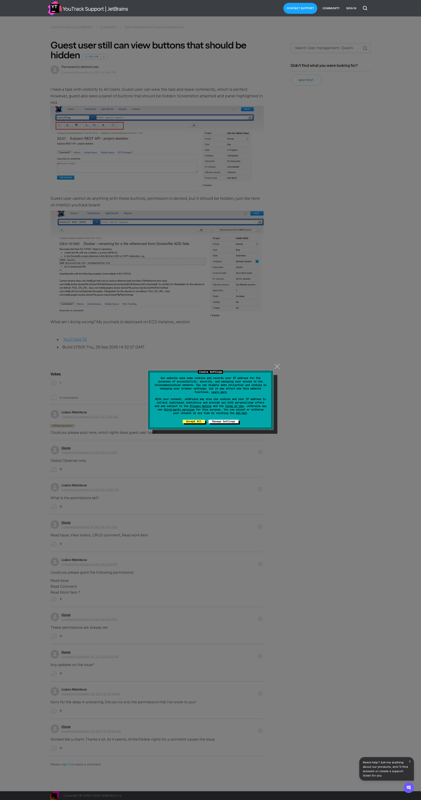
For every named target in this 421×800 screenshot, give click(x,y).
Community (331, 8)
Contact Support (300, 8)
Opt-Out (241, 413)
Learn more (219, 392)
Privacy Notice (200, 406)
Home (54, 8)
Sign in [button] (351, 8)
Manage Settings (223, 421)
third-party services (179, 409)
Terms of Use (234, 406)
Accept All (194, 421)
